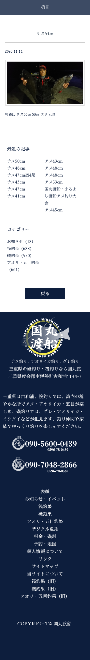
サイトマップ (45, 566)
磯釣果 (45, 514)
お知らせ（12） (21, 242)
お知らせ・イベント (45, 499)
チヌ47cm (16, 189)
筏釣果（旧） (45, 581)
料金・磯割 (45, 536)
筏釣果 (45, 506)
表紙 (45, 491)
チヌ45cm (53, 210)
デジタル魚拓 (45, 529)
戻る (45, 293)
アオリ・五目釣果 (45, 521)
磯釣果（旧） (45, 589)
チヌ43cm (16, 182)
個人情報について (45, 551)
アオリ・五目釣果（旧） (45, 596)
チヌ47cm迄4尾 (21, 175)
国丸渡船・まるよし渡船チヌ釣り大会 (60, 196)
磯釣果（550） (20, 256)
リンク (45, 559)
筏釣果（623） (20, 249)
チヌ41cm (16, 196)
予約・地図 (45, 544)
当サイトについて (45, 574)
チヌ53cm (53, 182)
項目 (45, 7)
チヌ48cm (16, 168)
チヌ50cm (16, 161)
